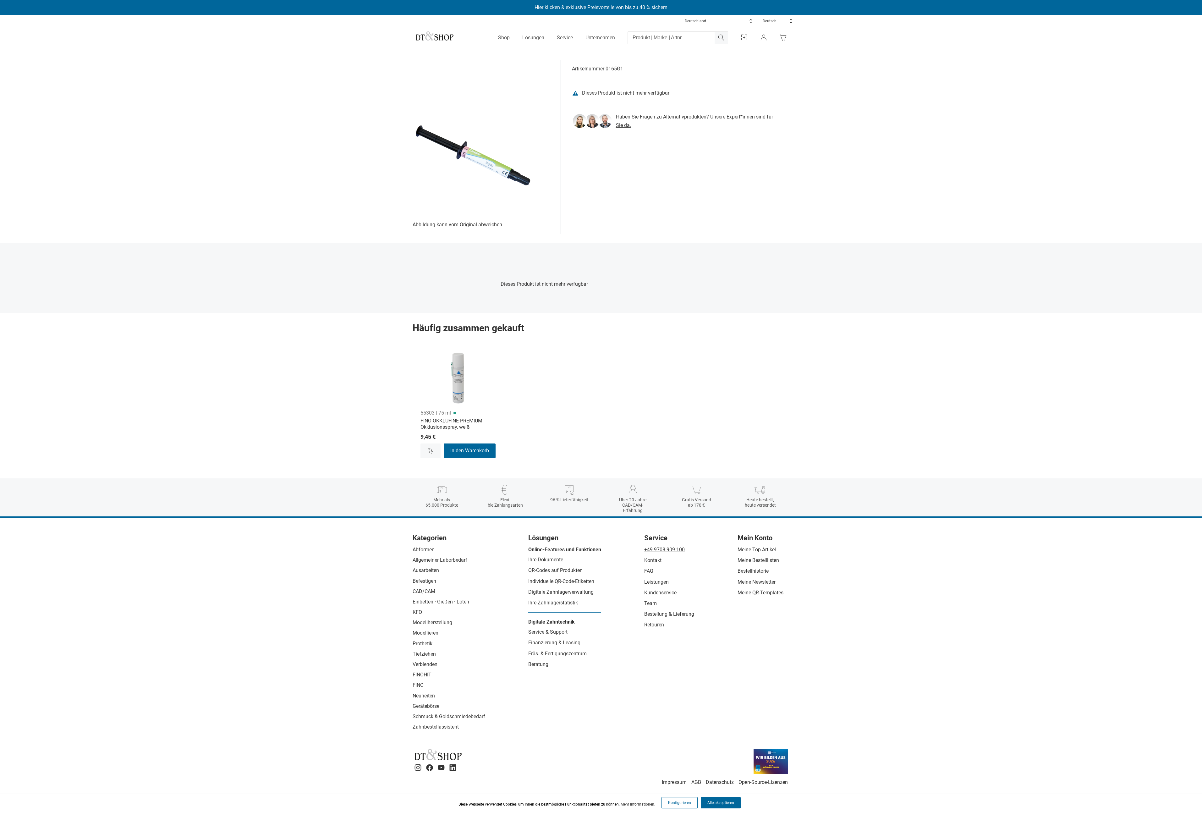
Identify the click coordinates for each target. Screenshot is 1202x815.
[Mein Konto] (763, 37)
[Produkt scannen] (744, 37)
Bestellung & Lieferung (669, 614)
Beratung (538, 664)
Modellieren (425, 633)
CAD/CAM (424, 591)
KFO (417, 612)
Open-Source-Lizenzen (763, 782)
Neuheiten (424, 696)
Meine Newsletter (757, 582)
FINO (418, 685)
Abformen (424, 550)
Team (650, 603)
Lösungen (533, 38)
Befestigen (424, 581)
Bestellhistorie (753, 571)
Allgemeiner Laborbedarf (440, 560)
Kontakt (652, 560)
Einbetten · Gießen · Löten (441, 602)
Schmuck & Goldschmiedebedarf (449, 716)
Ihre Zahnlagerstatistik (553, 603)
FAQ (648, 571)
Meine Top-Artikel (757, 550)
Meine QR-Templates (760, 593)
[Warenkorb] (784, 37)
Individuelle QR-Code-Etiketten (561, 581)
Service (565, 38)
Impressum (674, 782)
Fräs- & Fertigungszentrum (557, 654)
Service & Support (548, 632)
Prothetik (422, 644)
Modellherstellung (432, 622)
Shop (504, 38)
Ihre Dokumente (545, 560)
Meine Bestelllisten (758, 560)
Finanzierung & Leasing (554, 643)
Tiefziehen (424, 654)
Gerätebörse (426, 706)
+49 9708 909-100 (664, 550)
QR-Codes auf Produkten (555, 570)
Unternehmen (600, 38)
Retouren (654, 625)
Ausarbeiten (426, 570)
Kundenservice (660, 593)
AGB (696, 782)
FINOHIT (422, 675)
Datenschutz (720, 782)
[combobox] (718, 21)
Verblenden (425, 664)
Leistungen (656, 582)
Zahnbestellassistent (436, 727)
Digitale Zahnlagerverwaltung (561, 592)
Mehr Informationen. (638, 804)
